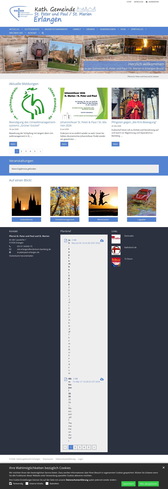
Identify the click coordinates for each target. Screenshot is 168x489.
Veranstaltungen (21, 161)
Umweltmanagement (64, 219)
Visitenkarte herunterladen (21, 255)
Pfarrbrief (65, 231)
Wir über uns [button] (16, 33)
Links (114, 231)
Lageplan (142, 219)
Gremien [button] (90, 29)
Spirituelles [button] (137, 29)
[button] (42, 33)
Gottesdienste (26, 219)
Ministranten (103, 219)
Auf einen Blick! (20, 180)
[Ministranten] (103, 201)
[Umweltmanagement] (65, 201)
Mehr (13, 144)
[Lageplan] (141, 201)
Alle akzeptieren (148, 483)
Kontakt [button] (32, 33)
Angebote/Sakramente (56, 29)
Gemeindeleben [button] (108, 29)
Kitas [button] (123, 29)
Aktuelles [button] (14, 29)
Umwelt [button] (77, 29)
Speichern (128, 483)
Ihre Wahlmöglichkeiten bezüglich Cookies (40, 468)
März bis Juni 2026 (70, 387)
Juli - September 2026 (69, 262)
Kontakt (13, 231)
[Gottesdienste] (26, 201)
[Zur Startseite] (84, 15)
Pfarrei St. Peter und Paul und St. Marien (143, 76)
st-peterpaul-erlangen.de (28, 252)
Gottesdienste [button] (32, 29)
